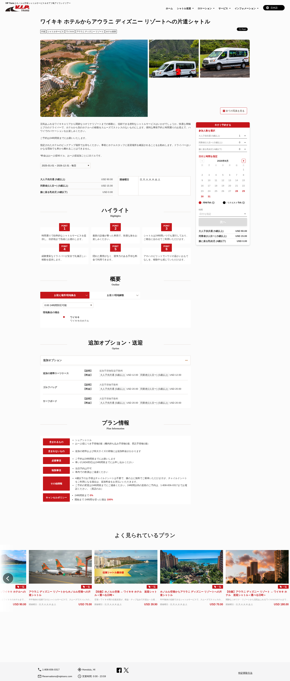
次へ (223, 222)
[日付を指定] (223, 214)
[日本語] (274, 7)
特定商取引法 (245, 673)
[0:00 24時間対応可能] (68, 305)
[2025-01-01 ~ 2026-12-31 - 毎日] (65, 165)
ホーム (169, 8)
